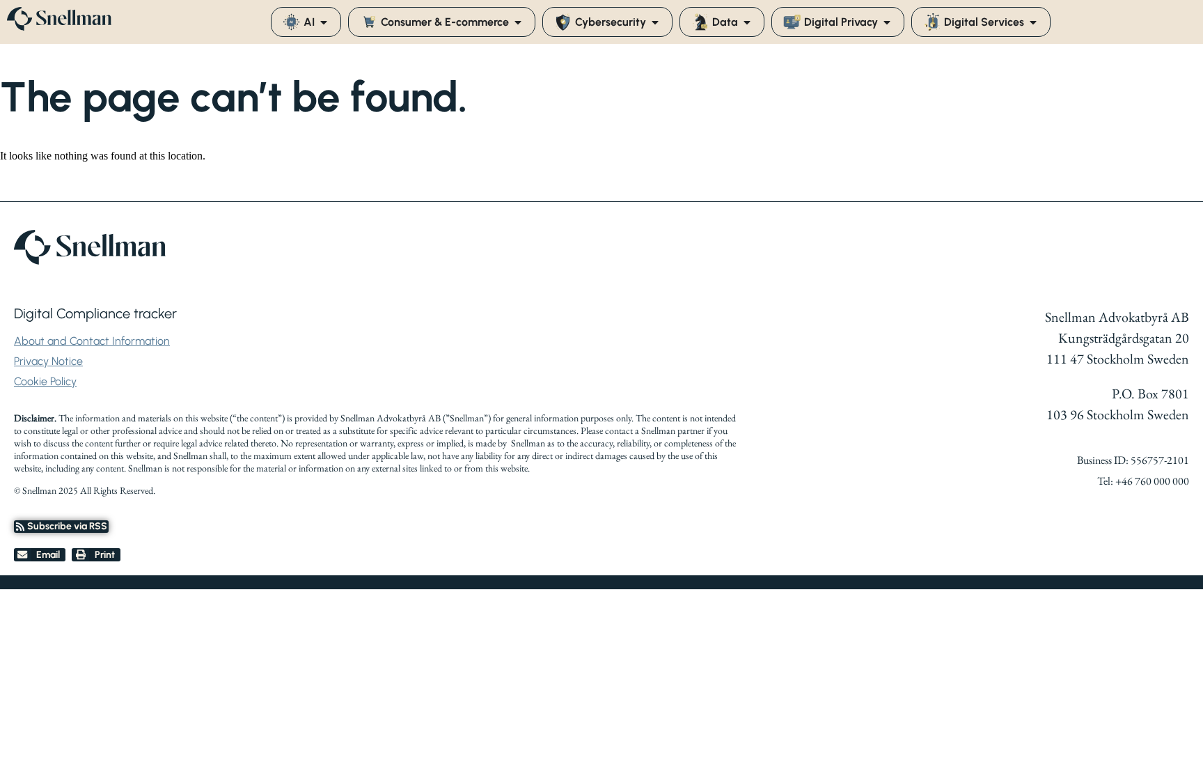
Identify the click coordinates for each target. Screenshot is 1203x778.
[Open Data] (747, 22)
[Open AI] (323, 22)
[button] (39, 555)
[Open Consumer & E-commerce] (518, 22)
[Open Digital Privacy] (887, 22)
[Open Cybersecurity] (655, 22)
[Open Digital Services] (1033, 22)
